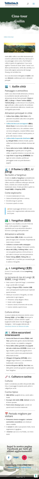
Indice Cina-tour (9, 37)
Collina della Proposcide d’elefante (18, 138)
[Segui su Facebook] (9, 457)
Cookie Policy (25, 467)
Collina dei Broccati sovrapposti (17, 123)
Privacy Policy (13, 467)
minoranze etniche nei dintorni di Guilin (17, 326)
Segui (15, 457)
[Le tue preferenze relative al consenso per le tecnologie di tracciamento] (35, 475)
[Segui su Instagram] (24, 457)
